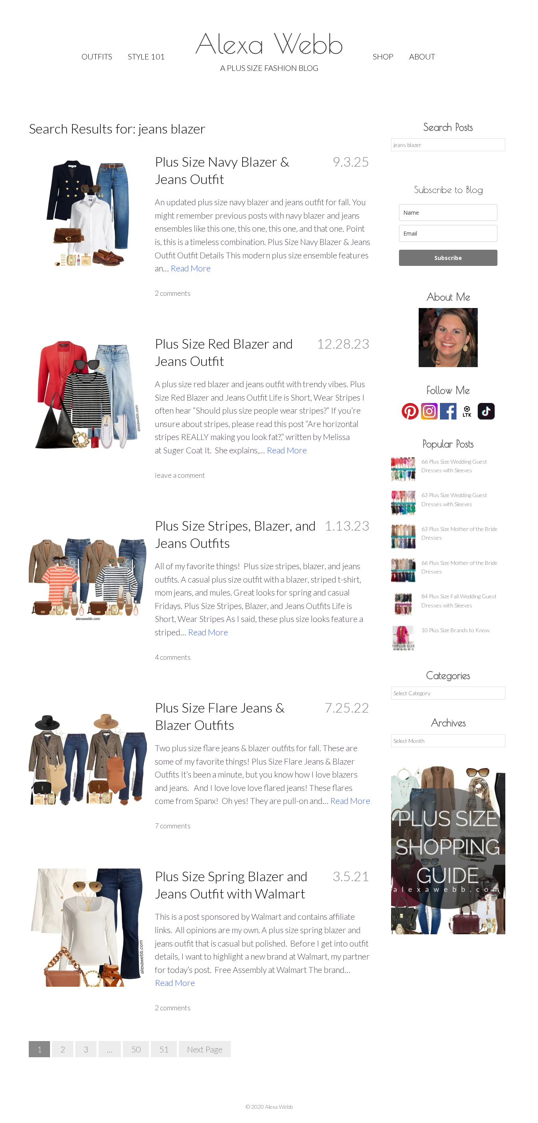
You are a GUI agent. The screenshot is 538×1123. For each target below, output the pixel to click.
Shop (383, 56)
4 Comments (173, 657)
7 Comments (173, 825)
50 (136, 1049)
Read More (191, 268)
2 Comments (173, 293)
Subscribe (448, 258)
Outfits (97, 56)
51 (164, 1049)
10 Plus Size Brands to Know (455, 630)
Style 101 (146, 56)
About (422, 56)
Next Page (205, 1049)
